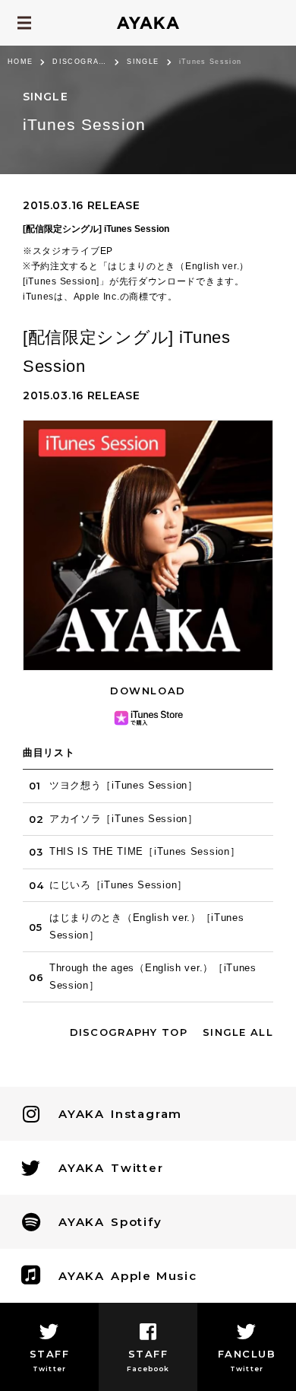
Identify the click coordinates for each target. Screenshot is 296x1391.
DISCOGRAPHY (79, 61)
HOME (20, 61)
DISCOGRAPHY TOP (129, 1032)
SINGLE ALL (238, 1032)
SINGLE (143, 61)
